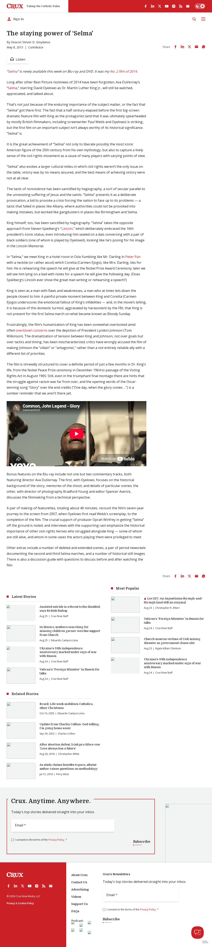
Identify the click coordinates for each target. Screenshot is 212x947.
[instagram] (173, 6)
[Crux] (15, 6)
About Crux (79, 875)
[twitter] (159, 6)
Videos (76, 896)
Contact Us (79, 882)
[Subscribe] (187, 6)
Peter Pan (133, 256)
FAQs (75, 911)
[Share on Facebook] (175, 46)
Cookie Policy (26, 903)
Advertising (80, 889)
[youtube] (166, 6)
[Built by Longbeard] (205, 942)
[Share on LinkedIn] (182, 46)
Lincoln (67, 228)
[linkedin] (152, 6)
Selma (12, 71)
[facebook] (145, 6)
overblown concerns (31, 330)
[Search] (194, 19)
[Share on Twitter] (189, 46)
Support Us (79, 904)
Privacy (11, 903)
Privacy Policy (56, 840)
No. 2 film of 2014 (123, 71)
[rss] (180, 6)
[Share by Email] (196, 46)
